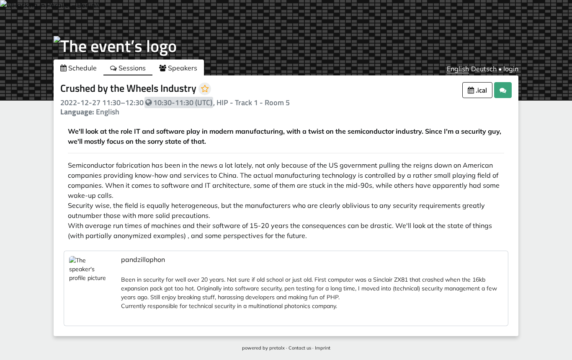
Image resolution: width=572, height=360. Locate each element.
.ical (480, 90)
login (510, 69)
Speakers (181, 68)
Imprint (322, 348)
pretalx (277, 348)
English (458, 69)
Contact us (300, 348)
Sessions (131, 68)
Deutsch (484, 69)
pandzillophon (143, 259)
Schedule (82, 68)
